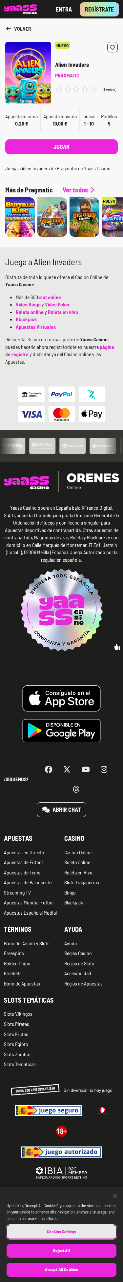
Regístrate (99, 9)
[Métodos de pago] (61, 404)
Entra (64, 9)
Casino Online (78, 852)
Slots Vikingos (18, 1014)
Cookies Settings (61, 1231)
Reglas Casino (78, 953)
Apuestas (18, 838)
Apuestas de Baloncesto (28, 882)
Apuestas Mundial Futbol (28, 902)
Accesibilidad (77, 973)
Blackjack (73, 902)
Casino (74, 838)
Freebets (13, 973)
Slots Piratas (16, 1024)
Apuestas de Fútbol (23, 862)
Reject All (61, 1250)
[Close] (115, 1196)
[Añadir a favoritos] (112, 47)
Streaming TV (17, 892)
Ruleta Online (77, 862)
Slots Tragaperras (81, 882)
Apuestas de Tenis (22, 872)
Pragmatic (67, 75)
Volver (22, 28)
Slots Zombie (17, 1054)
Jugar (61, 146)
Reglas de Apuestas (83, 983)
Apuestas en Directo (24, 852)
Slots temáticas (29, 1000)
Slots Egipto (16, 1044)
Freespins (14, 953)
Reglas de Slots (79, 963)
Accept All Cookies (61, 1269)
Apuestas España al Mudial (30, 912)
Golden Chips (17, 963)
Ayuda (73, 929)
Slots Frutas (16, 1034)
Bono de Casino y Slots (27, 943)
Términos (17, 929)
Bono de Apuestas (22, 983)
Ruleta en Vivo (78, 872)
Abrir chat (66, 809)
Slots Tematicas (20, 1064)
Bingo (70, 892)
